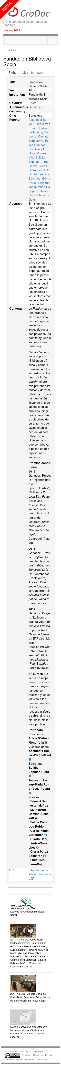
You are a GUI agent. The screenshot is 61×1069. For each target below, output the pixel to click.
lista (13, 50)
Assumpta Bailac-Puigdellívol (39, 121)
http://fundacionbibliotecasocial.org (40, 874)
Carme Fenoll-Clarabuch (38, 168)
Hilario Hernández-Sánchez (39, 174)
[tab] (12, 72)
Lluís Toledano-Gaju (39, 197)
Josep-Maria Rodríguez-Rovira (40, 188)
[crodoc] (30, 12)
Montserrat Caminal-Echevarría (39, 136)
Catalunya (35, 107)
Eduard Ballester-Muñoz (39, 130)
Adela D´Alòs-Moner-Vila (37, 153)
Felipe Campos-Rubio (40, 144)
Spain (32, 103)
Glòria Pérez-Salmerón (39, 180)
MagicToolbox (38, 1051)
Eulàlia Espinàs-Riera (38, 159)
